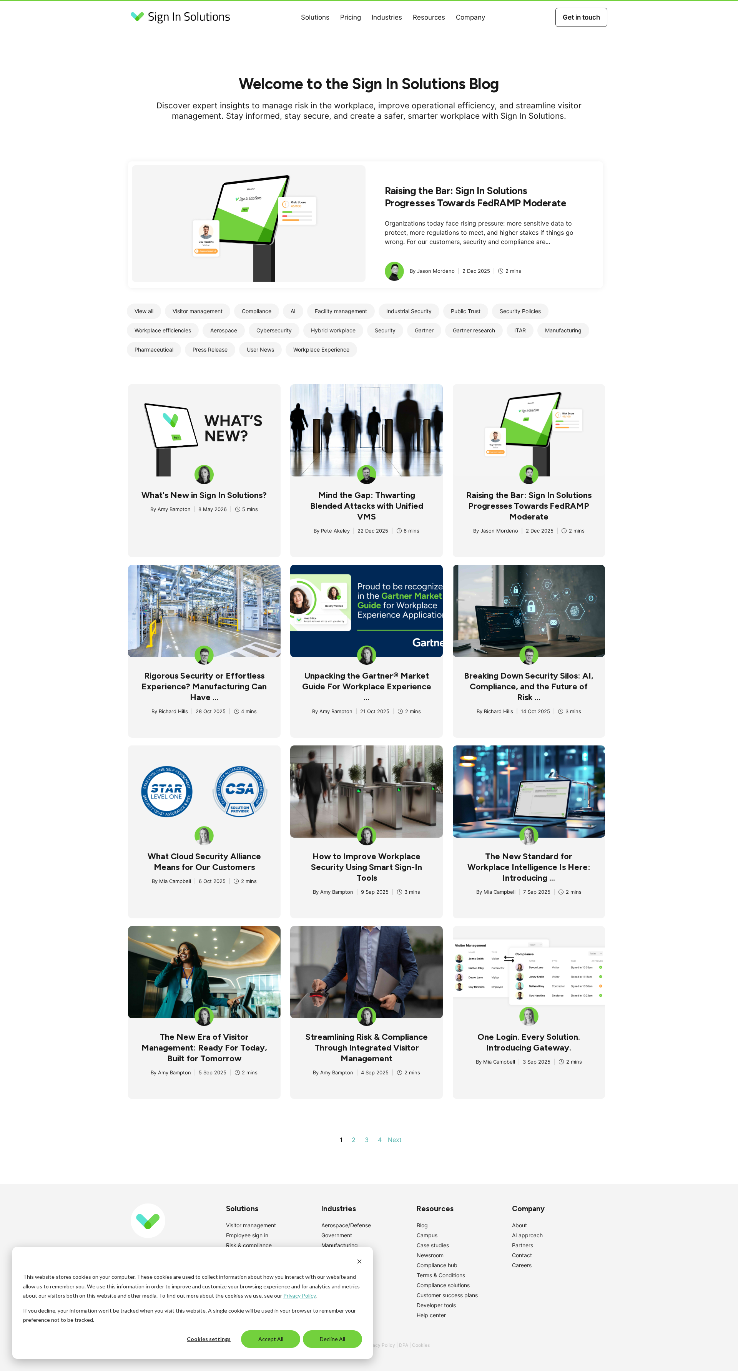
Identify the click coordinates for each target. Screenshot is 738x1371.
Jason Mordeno (499, 531)
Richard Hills (173, 711)
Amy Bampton (174, 509)
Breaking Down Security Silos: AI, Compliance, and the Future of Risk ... (528, 686)
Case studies (433, 1245)
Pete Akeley (335, 531)
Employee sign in (247, 1235)
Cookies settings (209, 1339)
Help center (431, 1315)
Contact (522, 1255)
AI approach (527, 1235)
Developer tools (436, 1305)
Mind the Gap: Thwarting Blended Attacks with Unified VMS (366, 506)
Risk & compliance (249, 1245)
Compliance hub (437, 1265)
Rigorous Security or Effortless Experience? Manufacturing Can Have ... (204, 686)
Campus (427, 1235)
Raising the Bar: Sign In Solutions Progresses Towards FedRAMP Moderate (476, 196)
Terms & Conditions (441, 1275)
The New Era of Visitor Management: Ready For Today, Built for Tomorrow (204, 1048)
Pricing (350, 17)
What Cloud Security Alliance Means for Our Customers (204, 861)
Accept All (270, 1339)
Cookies (421, 1345)
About (519, 1225)
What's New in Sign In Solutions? (204, 495)
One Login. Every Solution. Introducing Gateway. (528, 1042)
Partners (522, 1245)
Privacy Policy (299, 1295)
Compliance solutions (443, 1285)
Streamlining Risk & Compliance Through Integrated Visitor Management (367, 1048)
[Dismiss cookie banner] (359, 1262)
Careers (522, 1265)
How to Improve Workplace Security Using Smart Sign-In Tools (366, 867)
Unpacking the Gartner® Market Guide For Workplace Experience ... (366, 686)
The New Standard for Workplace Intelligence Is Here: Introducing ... (528, 867)
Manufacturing (339, 1245)
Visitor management (251, 1225)
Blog (422, 1225)
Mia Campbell (175, 881)
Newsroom (430, 1255)
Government (336, 1235)
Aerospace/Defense (346, 1225)
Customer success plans (447, 1295)
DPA (403, 1345)
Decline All (332, 1339)
